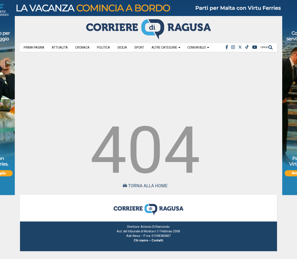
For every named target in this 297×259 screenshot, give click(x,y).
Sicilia (122, 47)
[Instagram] (233, 47)
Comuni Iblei (196, 47)
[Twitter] (240, 47)
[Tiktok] (247, 47)
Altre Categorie (164, 47)
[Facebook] (227, 47)
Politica (103, 47)
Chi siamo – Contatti (148, 240)
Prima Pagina (34, 47)
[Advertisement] (148, 85)
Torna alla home (147, 185)
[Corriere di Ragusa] (148, 37)
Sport (139, 47)
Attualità (60, 47)
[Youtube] (254, 47)
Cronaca (82, 47)
